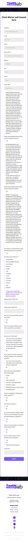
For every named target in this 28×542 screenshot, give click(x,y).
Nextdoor (8, 287)
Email (5, 36)
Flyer (7, 285)
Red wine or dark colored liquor (13, 382)
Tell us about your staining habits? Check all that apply (12, 372)
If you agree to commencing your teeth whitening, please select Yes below (13, 249)
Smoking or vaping (10, 384)
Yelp (7, 271)
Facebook (8, 278)
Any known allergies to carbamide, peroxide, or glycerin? (13, 394)
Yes (7, 141)
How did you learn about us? (11, 256)
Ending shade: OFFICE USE (10, 307)
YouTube (8, 280)
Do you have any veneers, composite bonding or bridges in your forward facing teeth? (13, 356)
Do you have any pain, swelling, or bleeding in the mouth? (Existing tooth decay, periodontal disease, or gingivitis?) (14, 414)
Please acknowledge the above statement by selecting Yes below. (13, 137)
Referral (8, 266)
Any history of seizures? (10, 404)
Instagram (8, 273)
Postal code (7, 84)
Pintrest (8, 282)
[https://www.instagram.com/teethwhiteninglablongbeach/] (14, 521)
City (5, 68)
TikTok (7, 276)
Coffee (8, 375)
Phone (5, 44)
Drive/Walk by (9, 264)
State (6, 76)
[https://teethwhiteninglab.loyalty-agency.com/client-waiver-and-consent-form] (14, 4)
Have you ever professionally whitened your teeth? (13, 316)
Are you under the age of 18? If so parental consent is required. (12, 436)
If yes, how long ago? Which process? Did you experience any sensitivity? (13, 327)
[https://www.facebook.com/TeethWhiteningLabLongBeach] (14, 517)
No (6, 322)
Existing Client (9, 259)
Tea (7, 377)
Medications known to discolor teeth (15, 387)
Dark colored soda (10, 380)
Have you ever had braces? (11, 336)
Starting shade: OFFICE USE (11, 299)
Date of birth (7, 52)
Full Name (7, 28)
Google (7, 268)
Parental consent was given (13, 445)
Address (6, 60)
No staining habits (10, 389)
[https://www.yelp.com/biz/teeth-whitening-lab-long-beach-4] (14, 527)
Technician (7, 448)
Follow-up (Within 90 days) (12, 261)
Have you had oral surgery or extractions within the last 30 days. (14, 426)
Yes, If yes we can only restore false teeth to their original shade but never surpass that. (14, 363)
